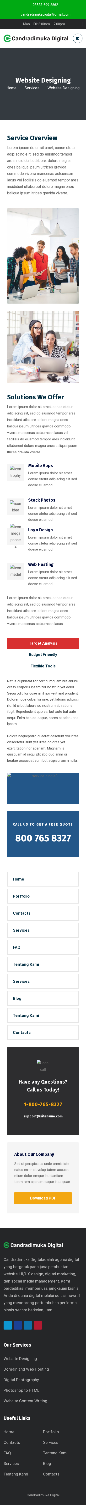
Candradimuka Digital (23, 1259)
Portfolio (21, 896)
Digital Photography (21, 1379)
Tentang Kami (26, 964)
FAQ (16, 947)
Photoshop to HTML (21, 1390)
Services (32, 88)
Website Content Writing (25, 1400)
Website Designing (20, 1358)
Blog (17, 998)
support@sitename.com (43, 1116)
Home (11, 88)
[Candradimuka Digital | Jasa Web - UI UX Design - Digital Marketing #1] (36, 38)
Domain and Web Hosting (26, 1369)
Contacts (22, 913)
